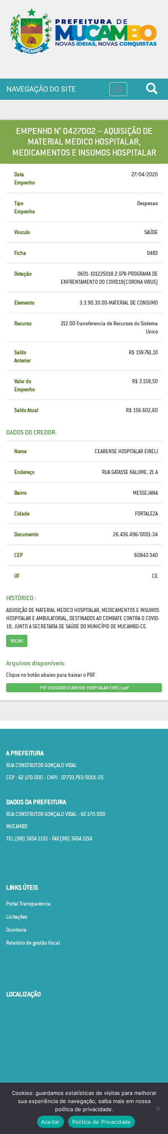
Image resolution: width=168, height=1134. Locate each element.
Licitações (16, 917)
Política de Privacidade (101, 1122)
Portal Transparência (28, 904)
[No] (158, 1108)
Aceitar (50, 1122)
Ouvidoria (16, 930)
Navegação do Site (41, 89)
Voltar (17, 641)
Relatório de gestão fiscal (33, 943)
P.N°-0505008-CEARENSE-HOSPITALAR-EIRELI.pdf (84, 688)
